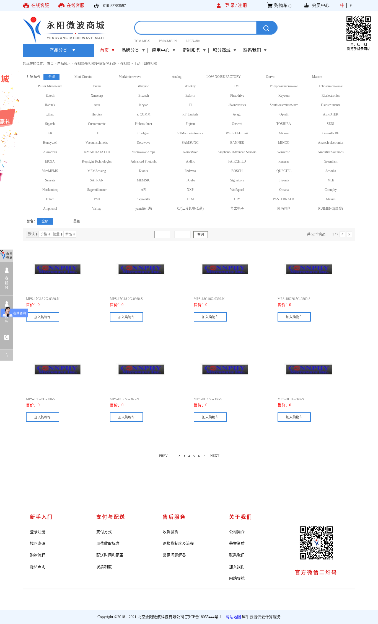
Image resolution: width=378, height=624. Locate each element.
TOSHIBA (283, 124)
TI (190, 105)
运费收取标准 (108, 543)
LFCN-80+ (193, 41)
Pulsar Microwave (50, 86)
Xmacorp (97, 95)
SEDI (330, 124)
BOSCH (237, 171)
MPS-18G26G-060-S (40, 399)
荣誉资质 (237, 543)
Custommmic (96, 124)
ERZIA (50, 161)
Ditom (50, 199)
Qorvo (270, 77)
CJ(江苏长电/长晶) (190, 208)
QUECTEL (283, 171)
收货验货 (170, 532)
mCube (190, 180)
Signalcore (237, 180)
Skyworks (143, 199)
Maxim (330, 199)
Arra (97, 105)
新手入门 (41, 517)
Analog (177, 77)
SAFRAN (96, 180)
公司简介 (237, 532)
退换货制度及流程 (178, 543)
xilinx (50, 114)
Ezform (190, 95)
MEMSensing (96, 171)
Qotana (284, 190)
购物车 (281, 5)
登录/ (231, 5)
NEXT (214, 456)
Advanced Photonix (144, 161)
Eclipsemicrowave (331, 86)
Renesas (283, 161)
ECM (190, 199)
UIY (237, 199)
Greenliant (330, 161)
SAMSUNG (190, 143)
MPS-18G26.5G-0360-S (294, 299)
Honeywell (50, 143)
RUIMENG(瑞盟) (330, 208)
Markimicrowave (130, 77)
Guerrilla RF (330, 133)
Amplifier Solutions (331, 152)
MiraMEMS (50, 171)
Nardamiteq (50, 190)
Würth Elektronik (237, 133)
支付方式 (104, 532)
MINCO (283, 143)
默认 (31, 234)
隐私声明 (37, 567)
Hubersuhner (143, 124)
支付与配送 (110, 517)
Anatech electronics (330, 143)
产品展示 (64, 64)
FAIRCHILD (237, 161)
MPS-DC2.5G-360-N (124, 399)
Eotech (50, 95)
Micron (284, 133)
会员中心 (321, 5)
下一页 (349, 234)
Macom (317, 77)
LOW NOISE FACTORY (223, 77)
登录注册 (37, 532)
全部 (51, 77)
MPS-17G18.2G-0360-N (42, 299)
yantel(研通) (143, 208)
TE (97, 133)
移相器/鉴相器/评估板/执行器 (95, 64)
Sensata (50, 180)
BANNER (237, 143)
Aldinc (190, 161)
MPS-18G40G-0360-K (209, 299)
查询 (200, 235)
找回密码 (37, 543)
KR (50, 133)
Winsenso (283, 152)
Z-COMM (144, 114)
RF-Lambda (190, 114)
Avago (237, 114)
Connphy (331, 190)
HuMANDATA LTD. (96, 152)
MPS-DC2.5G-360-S (208, 399)
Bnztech (143, 95)
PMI (97, 199)
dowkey (190, 86)
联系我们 (237, 555)
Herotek (97, 114)
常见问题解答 (174, 555)
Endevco (190, 171)
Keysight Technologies (97, 161)
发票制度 (104, 567)
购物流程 (37, 555)
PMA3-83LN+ (169, 41)
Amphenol (50, 208)
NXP (190, 190)
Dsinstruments (330, 105)
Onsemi (237, 124)
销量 (56, 234)
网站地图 (232, 617)
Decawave (143, 143)
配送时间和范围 (109, 555)
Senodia (330, 171)
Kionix (143, 171)
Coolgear (143, 133)
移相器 (125, 64)
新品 (68, 234)
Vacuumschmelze (97, 143)
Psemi (97, 86)
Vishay (96, 208)
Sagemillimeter (97, 190)
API (143, 190)
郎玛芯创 (284, 208)
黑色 (76, 221)
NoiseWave (190, 152)
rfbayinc (143, 86)
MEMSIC (143, 180)
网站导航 (237, 578)
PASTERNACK (284, 199)
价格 (43, 234)
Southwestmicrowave (284, 105)
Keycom (283, 95)
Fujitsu (190, 124)
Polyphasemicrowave (284, 86)
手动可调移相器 (145, 64)
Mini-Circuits (83, 77)
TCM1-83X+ (143, 41)
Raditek (50, 105)
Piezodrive (237, 95)
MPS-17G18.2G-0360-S (126, 299)
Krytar (143, 105)
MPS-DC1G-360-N (291, 399)
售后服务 (174, 517)
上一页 (342, 234)
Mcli (331, 180)
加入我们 (237, 567)
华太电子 (237, 208)
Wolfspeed (237, 190)
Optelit (283, 114)
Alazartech (50, 152)
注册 (242, 5)
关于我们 (240, 517)
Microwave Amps (143, 152)
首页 (104, 50)
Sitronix (284, 180)
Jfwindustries (237, 105)
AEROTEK (330, 114)
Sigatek (50, 124)
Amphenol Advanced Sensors (237, 152)
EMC (237, 86)
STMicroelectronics (190, 133)
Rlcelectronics (331, 95)
